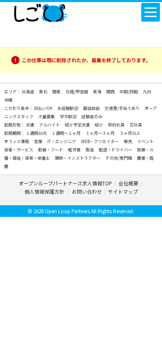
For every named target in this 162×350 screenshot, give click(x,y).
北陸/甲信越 (77, 91)
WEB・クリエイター (100, 141)
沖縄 (8, 100)
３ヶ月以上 (130, 133)
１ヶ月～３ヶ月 (100, 133)
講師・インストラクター (78, 158)
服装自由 (92, 108)
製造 (90, 149)
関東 (56, 91)
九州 (147, 91)
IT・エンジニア (62, 141)
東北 (43, 91)
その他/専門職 (119, 158)
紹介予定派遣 (78, 125)
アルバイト (50, 125)
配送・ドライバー (116, 149)
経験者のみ (91, 116)
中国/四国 (129, 91)
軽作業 (74, 149)
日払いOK (43, 108)
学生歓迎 (68, 116)
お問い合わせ (87, 191)
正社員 (136, 125)
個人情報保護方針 (45, 191)
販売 (128, 141)
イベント (145, 141)
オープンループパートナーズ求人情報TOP (65, 183)
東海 (97, 91)
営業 (38, 141)
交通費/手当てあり (122, 108)
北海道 (28, 91)
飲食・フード (51, 149)
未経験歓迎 (68, 108)
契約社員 (116, 125)
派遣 (30, 125)
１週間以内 (36, 133)
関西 (110, 91)
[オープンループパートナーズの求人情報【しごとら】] (40, 11)
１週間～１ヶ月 (66, 133)
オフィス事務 (17, 141)
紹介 (99, 125)
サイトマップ (123, 191)
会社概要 (128, 183)
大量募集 (47, 116)
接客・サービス (19, 149)
